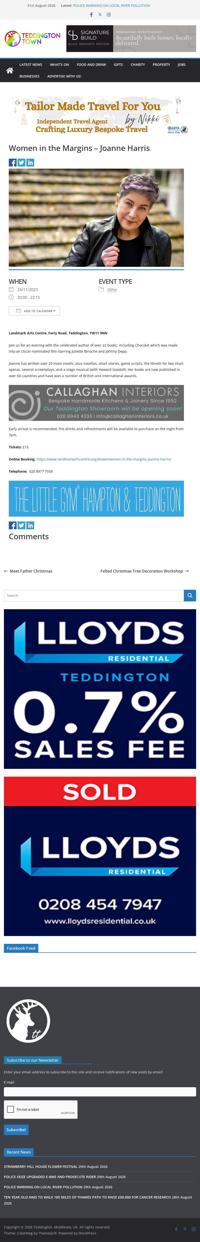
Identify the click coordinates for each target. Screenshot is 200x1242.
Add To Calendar (37, 311)
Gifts (118, 64)
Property (161, 64)
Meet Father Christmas (31, 571)
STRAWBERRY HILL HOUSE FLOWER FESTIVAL (41, 1166)
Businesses (30, 76)
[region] (131, 38)
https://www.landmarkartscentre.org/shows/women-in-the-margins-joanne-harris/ (104, 459)
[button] (131, 38)
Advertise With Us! (64, 76)
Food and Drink (91, 64)
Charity (138, 64)
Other (112, 289)
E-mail (10, 1082)
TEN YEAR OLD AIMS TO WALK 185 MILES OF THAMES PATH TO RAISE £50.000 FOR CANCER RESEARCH (87, 1197)
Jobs (182, 64)
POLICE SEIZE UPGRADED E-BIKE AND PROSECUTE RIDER (50, 1176)
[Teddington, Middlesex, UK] (10, 70)
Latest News (31, 64)
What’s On (59, 64)
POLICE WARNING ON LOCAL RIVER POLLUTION (111, 5)
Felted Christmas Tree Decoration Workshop (141, 571)
